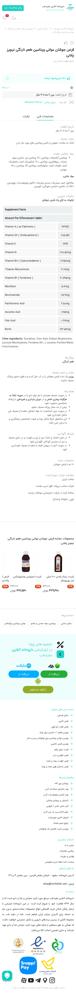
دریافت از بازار (54, 675)
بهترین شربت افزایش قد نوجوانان (53, 829)
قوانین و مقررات (67, 856)
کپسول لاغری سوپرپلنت (58, 817)
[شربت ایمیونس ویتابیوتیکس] (26, 561)
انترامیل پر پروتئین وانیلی (57, 800)
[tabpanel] (38, 314)
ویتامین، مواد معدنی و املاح (43, 623)
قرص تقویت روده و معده (57, 761)
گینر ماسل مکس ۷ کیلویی (57, 806)
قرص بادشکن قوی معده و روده (55, 766)
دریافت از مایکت (23, 675)
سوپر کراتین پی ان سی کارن (55, 811)
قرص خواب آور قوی (59, 726)
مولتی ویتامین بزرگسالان (14, 623)
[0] (4, 18)
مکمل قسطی (62, 715)
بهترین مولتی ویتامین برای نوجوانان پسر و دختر (47, 738)
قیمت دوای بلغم (61, 749)
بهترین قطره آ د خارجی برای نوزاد (53, 732)
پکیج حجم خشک (60, 823)
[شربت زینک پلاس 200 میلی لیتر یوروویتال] (58, 561)
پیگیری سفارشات (66, 851)
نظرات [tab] (26, 116)
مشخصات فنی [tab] (45, 116)
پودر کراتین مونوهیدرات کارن (55, 794)
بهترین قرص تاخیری (59, 744)
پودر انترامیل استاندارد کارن (56, 789)
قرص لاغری (63, 721)
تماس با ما (69, 845)
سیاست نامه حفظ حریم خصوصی (59, 862)
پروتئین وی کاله (61, 783)
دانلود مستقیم (38, 689)
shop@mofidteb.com (55, 884)
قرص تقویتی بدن (60, 755)
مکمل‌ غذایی (66, 623)
